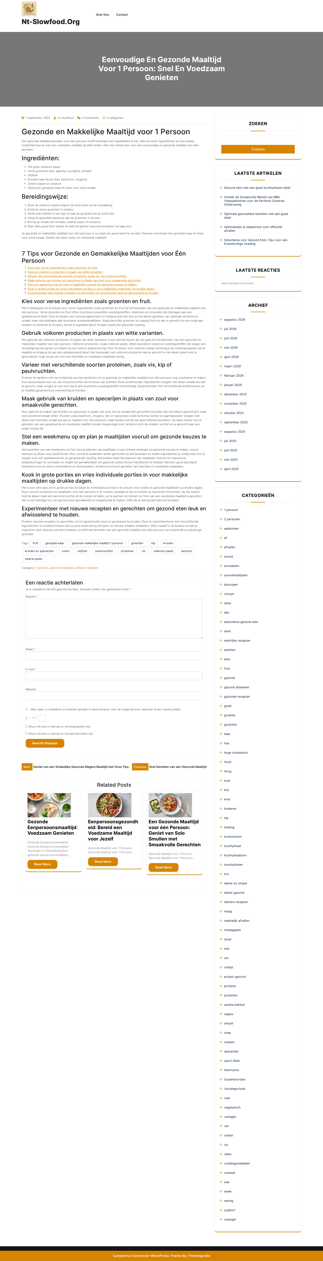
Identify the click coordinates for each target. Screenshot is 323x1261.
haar (227, 734)
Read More (42, 864)
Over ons (102, 14)
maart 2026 (232, 366)
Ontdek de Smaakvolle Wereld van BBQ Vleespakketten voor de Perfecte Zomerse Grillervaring (254, 200)
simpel (228, 1023)
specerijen (231, 1051)
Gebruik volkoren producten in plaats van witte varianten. (65, 272)
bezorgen (231, 584)
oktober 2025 (234, 413)
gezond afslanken (236, 687)
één (226, 612)
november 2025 (235, 403)
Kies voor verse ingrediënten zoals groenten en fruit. (63, 267)
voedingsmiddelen (237, 1163)
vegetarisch (232, 1107)
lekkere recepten (87, 568)
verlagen (230, 1117)
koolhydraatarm (235, 855)
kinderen (230, 808)
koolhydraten (233, 864)
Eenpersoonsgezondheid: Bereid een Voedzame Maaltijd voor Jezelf (113, 830)
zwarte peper (34, 559)
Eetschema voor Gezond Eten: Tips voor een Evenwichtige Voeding (255, 242)
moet (227, 939)
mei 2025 (231, 459)
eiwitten (229, 650)
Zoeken (258, 123)
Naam (30, 649)
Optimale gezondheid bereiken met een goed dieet (256, 215)
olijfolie (82, 551)
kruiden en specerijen (39, 551)
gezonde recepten (62, 568)
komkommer (233, 836)
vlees (227, 1154)
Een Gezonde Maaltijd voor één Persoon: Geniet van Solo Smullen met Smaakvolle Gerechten (175, 833)
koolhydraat (232, 846)
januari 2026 (233, 385)
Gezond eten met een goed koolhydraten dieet (257, 188)
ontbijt (228, 967)
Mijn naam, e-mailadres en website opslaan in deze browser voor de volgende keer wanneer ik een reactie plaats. (106, 709)
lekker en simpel (235, 883)
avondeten (231, 566)
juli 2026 (230, 329)
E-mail (31, 669)
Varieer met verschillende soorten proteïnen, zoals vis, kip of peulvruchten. (77, 276)
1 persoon (41, 568)
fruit (35, 543)
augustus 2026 (234, 319)
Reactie (32, 596)
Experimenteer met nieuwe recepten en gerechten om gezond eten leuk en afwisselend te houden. (93, 293)
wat (226, 1182)
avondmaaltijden (235, 575)
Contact (122, 14)
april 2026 (231, 357)
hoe (226, 743)
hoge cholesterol (236, 752)
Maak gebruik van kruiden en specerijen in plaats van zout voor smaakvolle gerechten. (85, 280)
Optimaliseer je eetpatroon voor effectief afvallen (253, 228)
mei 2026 (231, 347)
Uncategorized (234, 1089)
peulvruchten (104, 551)
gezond (229, 678)
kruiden (168, 543)
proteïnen (127, 551)
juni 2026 (230, 338)
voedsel (229, 1173)
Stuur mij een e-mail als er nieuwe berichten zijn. (61, 733)
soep (227, 1032)
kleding (229, 827)
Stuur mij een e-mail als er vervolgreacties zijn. (60, 726)
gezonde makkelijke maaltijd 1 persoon (97, 543)
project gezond (235, 976)
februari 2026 (234, 375)
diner (227, 603)
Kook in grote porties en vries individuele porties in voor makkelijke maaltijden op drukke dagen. (91, 289)
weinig (228, 1201)
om (226, 958)
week (228, 1191)
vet (226, 1126)
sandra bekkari (234, 1004)
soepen (229, 1042)
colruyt (229, 594)
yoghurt (229, 1210)
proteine (230, 986)
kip (153, 543)
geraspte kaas (54, 543)
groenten (137, 543)
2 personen (232, 519)
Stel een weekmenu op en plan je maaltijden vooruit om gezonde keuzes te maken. (82, 284)
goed (227, 706)
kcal (227, 780)
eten (227, 659)
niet (226, 948)
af (225, 538)
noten (66, 551)
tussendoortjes (234, 1079)
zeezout (186, 551)
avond (228, 556)
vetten (228, 1135)
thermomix (231, 1070)
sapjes (228, 1014)
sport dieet (232, 1061)
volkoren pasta (163, 551)
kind (227, 799)
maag (228, 911)
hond (227, 762)
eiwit (227, 631)
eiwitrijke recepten (237, 640)
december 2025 (235, 394)
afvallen (229, 547)
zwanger (230, 1219)
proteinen (231, 995)
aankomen (231, 528)
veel (227, 1098)
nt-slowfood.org (51, 21)
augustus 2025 (234, 431)
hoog (227, 771)
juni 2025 (230, 450)
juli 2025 (230, 441)
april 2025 (231, 469)
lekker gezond (234, 892)
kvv (226, 874)
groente (229, 715)
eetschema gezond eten (241, 622)
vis (144, 551)
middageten (232, 930)
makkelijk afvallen (236, 920)
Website (31, 689)
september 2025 (236, 422)
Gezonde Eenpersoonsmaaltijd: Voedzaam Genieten (52, 827)
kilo (226, 790)
